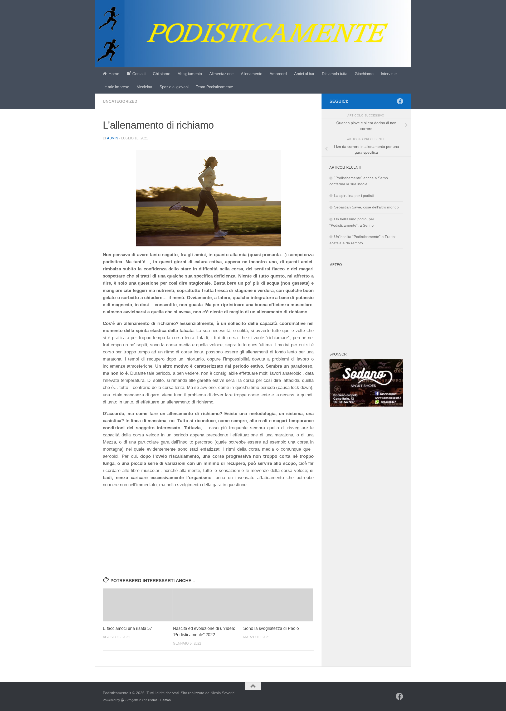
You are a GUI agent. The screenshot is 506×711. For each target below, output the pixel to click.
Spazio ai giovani (173, 87)
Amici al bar (304, 73)
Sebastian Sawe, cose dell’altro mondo (366, 207)
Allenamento (251, 73)
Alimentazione (221, 73)
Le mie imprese (116, 87)
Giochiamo (364, 73)
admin (112, 138)
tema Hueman (160, 700)
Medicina (144, 87)
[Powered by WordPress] (122, 700)
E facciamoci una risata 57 (127, 628)
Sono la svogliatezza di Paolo (271, 628)
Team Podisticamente (214, 87)
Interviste (389, 73)
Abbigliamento (190, 73)
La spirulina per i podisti (354, 195)
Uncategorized (120, 101)
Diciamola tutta (334, 73)
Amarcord (278, 73)
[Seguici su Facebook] (400, 101)
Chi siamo (161, 73)
